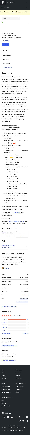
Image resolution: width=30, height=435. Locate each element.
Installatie (6, 59)
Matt (4, 400)
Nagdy (7, 40)
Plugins (18, 375)
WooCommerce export (22, 302)
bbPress (5, 403)
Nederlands (8, 413)
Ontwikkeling (7, 63)
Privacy (4, 378)
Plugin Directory (6, 7)
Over (3, 370)
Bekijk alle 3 (25, 295)
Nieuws (4, 373)
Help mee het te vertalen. (15, 13)
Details (5, 51)
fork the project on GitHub (16, 221)
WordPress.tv (6, 392)
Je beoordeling (6, 333)
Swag (18, 392)
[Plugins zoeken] (18, 18)
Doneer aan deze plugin (9, 360)
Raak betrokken (20, 383)
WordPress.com (7, 397)
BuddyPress (6, 406)
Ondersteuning (7, 67)
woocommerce (24, 298)
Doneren (19, 389)
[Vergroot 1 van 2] (12, 233)
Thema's (18, 373)
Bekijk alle (25, 333)
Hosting (4, 375)
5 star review (16, 213)
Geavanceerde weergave (9, 306)
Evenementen (20, 386)
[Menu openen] (27, 2)
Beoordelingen (7, 55)
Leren (3, 383)
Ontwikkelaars (6, 389)
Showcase (19, 370)
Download (5, 44)
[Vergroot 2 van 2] (26, 233)
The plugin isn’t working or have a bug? (8, 246)
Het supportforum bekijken (9, 345)
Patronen (18, 378)
